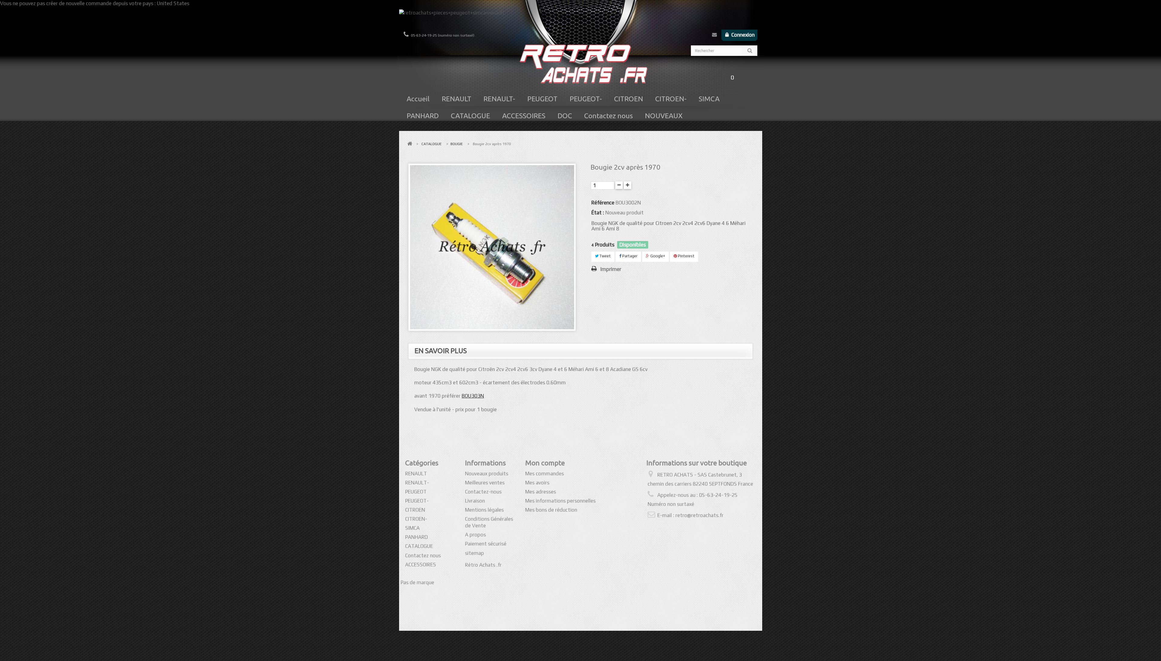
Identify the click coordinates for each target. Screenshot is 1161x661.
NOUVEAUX (664, 115)
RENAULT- (499, 99)
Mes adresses (540, 492)
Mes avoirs (537, 483)
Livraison (475, 501)
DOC (565, 115)
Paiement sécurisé (485, 544)
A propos (475, 535)
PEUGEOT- (586, 99)
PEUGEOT (542, 99)
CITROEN (628, 99)
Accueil (418, 99)
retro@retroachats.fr (699, 515)
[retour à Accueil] (409, 144)
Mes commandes (544, 474)
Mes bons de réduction (551, 510)
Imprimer (610, 269)
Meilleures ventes (485, 483)
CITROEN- (671, 99)
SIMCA (709, 99)
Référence (602, 203)
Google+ (657, 256)
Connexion (742, 35)
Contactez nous (608, 115)
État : (597, 213)
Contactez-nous (714, 36)
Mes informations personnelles (560, 501)
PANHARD (423, 115)
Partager (629, 256)
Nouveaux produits (486, 474)
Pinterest (685, 256)
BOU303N (473, 396)
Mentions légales (484, 510)
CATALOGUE (470, 115)
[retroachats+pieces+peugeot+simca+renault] (580, 19)
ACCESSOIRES (523, 115)
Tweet (605, 256)
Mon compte (545, 463)
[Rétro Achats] (580, 67)
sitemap (474, 553)
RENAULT (456, 99)
